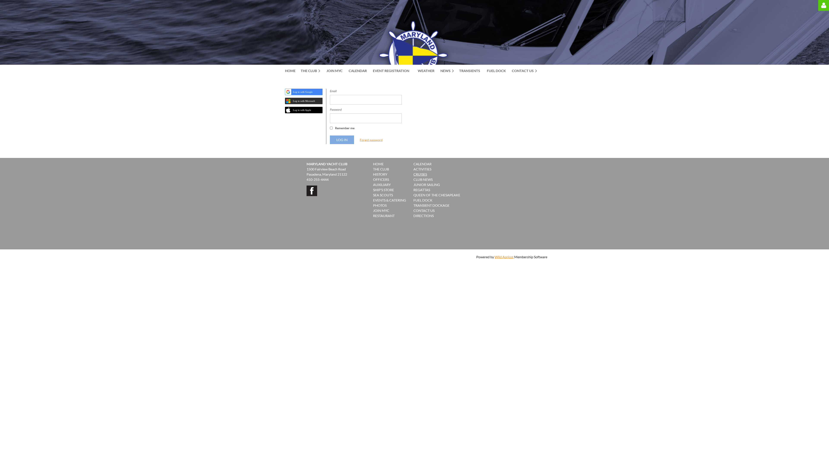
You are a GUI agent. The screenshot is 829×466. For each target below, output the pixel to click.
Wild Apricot (504, 257)
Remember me (344, 128)
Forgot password (371, 140)
